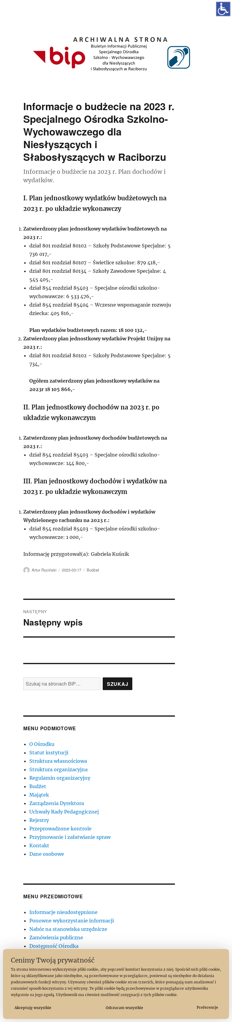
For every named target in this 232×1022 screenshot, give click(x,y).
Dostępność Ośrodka (54, 946)
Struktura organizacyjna (58, 769)
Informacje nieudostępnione (63, 912)
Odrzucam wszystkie (124, 1007)
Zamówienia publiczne (56, 937)
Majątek (39, 795)
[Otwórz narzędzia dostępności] (223, 9)
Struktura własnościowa (58, 761)
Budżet (93, 570)
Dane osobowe (46, 854)
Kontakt (39, 845)
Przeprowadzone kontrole (60, 829)
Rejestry (39, 820)
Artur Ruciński (44, 570)
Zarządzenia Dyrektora (56, 803)
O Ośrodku (41, 744)
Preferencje (207, 1007)
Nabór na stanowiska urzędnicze (68, 929)
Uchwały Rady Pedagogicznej (64, 812)
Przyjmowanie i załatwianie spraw (70, 837)
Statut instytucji (48, 753)
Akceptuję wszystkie (32, 1007)
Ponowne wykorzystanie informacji (71, 921)
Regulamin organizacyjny (59, 778)
